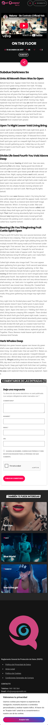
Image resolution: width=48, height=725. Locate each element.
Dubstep (23, 55)
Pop (6, 507)
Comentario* (8, 401)
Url (4, 439)
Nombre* (6, 416)
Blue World (10, 556)
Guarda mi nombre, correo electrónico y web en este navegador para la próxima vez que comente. (23, 454)
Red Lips (8, 525)
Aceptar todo (24, 720)
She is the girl (11, 587)
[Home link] (10, 3)
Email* (5, 428)
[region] (24, 709)
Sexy (7, 538)
